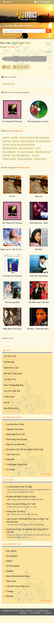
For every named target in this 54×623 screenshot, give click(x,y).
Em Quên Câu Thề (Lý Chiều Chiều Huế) (24, 449)
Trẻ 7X (12, 196)
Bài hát (9, 596)
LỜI (18, 26)
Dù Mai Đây (9, 362)
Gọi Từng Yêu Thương (12, 121)
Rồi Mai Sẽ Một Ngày (25, 159)
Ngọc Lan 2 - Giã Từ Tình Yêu (12, 249)
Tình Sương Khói (12, 302)
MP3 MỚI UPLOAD (14, 417)
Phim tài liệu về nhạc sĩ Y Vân (21, 504)
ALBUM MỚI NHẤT (14, 544)
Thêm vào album (22, 67)
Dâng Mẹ (10, 459)
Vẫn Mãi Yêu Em (40, 159)
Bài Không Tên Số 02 (10, 148)
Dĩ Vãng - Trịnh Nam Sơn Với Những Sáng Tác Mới (38, 329)
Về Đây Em (6, 155)
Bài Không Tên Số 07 (26, 148)
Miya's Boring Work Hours (18, 576)
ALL (6, 26)
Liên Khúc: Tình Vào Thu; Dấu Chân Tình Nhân (19, 145)
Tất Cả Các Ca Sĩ (8, 84)
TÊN (12, 26)
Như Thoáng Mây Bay (14, 385)
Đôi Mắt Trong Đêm (9, 159)
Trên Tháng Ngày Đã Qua (21, 155)
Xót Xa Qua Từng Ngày (25, 152)
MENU (8, 2)
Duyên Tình (7, 141)
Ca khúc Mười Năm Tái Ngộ (19, 487)
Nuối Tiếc (6, 138)
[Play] (4, 51)
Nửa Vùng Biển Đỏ (9, 152)
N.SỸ (30, 26)
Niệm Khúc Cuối (11, 368)
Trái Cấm (5, 42)
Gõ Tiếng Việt (10, 35)
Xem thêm (46, 474)
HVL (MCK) (11, 551)
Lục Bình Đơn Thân (15, 424)
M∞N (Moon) (12, 556)
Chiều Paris (9, 397)
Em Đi (6, 403)
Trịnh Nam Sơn (21, 42)
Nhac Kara (11, 581)
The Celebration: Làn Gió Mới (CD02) (38, 121)
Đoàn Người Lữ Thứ (15, 434)
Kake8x (9, 571)
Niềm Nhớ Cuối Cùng (42, 152)
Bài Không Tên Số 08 (43, 141)
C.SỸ (24, 26)
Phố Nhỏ (38, 249)
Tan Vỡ (38, 148)
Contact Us (47, 613)
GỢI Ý (8, 350)
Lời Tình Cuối (10, 356)
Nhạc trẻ (38, 196)
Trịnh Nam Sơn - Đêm (39, 223)
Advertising (23, 613)
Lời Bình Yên (10, 379)
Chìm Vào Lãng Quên (39, 276)
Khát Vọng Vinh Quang (16, 439)
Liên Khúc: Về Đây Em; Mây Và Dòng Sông (34, 138)
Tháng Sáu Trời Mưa (15, 511)
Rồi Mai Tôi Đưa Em (13, 374)
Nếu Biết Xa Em (11, 408)
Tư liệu (9, 480)
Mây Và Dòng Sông (27, 141)
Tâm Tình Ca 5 (13, 454)
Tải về (8, 67)
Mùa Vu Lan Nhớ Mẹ (15, 444)
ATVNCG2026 (12, 566)
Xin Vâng (10, 469)
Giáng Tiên (35, 155)
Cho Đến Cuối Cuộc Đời (39, 302)
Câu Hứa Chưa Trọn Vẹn (17, 586)
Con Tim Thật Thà (12, 391)
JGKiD (9, 561)
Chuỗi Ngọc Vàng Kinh (16, 464)
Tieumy (9, 591)
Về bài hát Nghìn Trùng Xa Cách (21, 497)
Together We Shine (14, 429)
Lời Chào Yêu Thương (12, 276)
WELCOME (43, 2)
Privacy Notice (35, 613)
